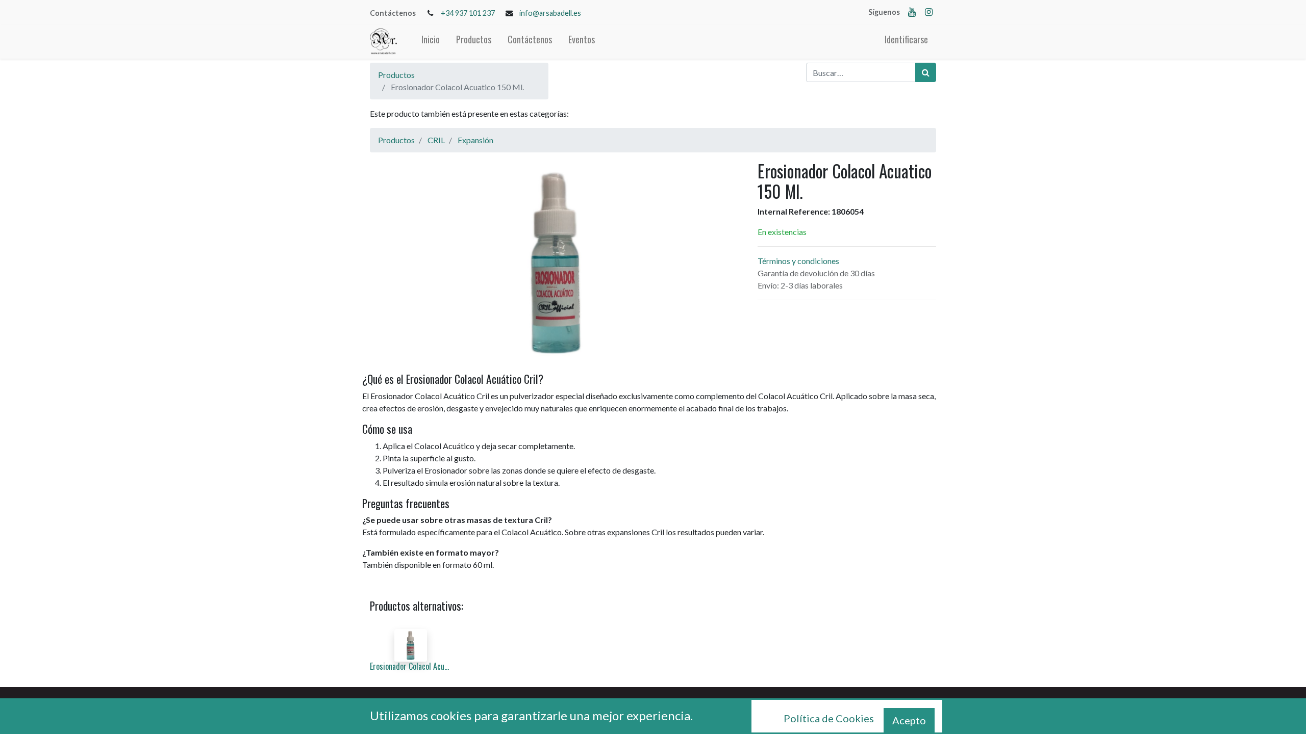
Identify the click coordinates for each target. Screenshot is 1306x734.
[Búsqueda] (925, 72)
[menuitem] (430, 41)
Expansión (475, 140)
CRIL (436, 140)
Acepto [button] (909, 720)
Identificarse (906, 39)
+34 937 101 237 (468, 13)
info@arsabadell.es (550, 13)
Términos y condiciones (798, 261)
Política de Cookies (829, 718)
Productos (396, 75)
